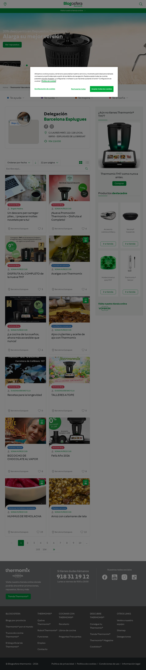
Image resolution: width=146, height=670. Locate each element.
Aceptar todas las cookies (102, 89)
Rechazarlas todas (78, 89)
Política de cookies (49, 81)
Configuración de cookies (45, 89)
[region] (74, 82)
